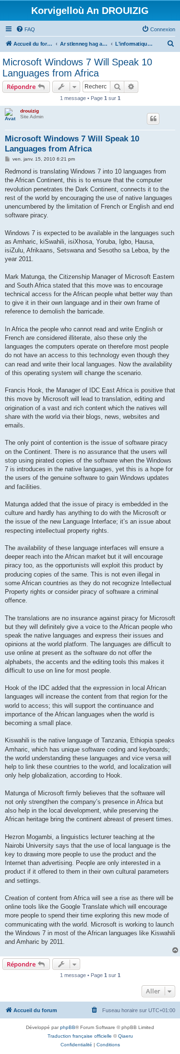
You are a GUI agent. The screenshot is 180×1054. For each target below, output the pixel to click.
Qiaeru (125, 1036)
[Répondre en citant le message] (153, 119)
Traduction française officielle (80, 1036)
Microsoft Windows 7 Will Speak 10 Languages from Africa (77, 67)
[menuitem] (25, 29)
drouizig (29, 110)
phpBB (67, 1027)
